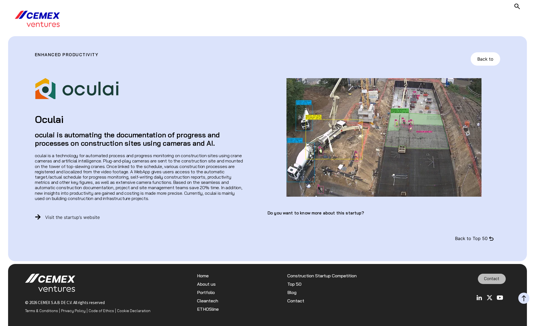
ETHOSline (208, 309)
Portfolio (206, 292)
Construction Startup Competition (322, 276)
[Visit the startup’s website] (38, 217)
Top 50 (294, 284)
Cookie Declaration (133, 310)
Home (203, 276)
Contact (295, 301)
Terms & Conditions (41, 310)
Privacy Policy (73, 310)
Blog (291, 292)
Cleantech (207, 301)
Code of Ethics (101, 310)
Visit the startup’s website (72, 217)
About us (206, 284)
